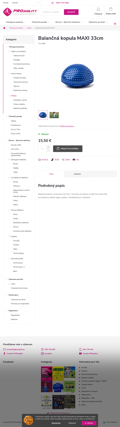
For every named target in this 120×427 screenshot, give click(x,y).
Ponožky (16, 241)
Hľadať (71, 12)
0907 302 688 (50, 349)
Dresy (15, 214)
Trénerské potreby (15, 116)
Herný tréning (16, 73)
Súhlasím (90, 423)
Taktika (13, 121)
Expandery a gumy (20, 100)
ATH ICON (15, 149)
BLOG (83, 405)
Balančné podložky (20, 108)
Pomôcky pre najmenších (20, 304)
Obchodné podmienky (89, 374)
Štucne (15, 227)
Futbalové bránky (19, 78)
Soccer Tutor (15, 129)
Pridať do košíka (70, 148)
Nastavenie (56, 423)
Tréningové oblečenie (18, 160)
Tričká (15, 172)
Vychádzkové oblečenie (19, 177)
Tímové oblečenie (17, 210)
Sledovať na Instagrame (59, 413)
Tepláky (16, 168)
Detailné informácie (67, 126)
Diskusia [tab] (77, 174)
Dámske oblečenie (19, 196)
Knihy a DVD (15, 134)
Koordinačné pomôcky (21, 64)
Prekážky (16, 60)
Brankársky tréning (20, 90)
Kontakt (5, 3)
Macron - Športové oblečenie (19, 140)
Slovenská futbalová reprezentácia (18, 154)
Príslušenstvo (16, 125)
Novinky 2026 (16, 145)
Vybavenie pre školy (18, 299)
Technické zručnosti (20, 82)
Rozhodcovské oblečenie (22, 231)
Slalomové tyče (18, 56)
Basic (15, 271)
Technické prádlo (17, 259)
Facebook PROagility (15, 353)
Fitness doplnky (19, 104)
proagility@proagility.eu (16, 349)
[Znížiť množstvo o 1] (48, 150)
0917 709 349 (88, 349)
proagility (48, 353)
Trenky (15, 218)
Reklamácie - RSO (88, 398)
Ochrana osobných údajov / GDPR (93, 381)
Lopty (13, 284)
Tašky (15, 249)
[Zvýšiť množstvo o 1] (48, 147)
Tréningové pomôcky (16, 47)
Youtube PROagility (90, 353)
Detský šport (13, 295)
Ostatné (16, 245)
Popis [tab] (51, 174)
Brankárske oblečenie (21, 223)
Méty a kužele (18, 68)
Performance (18, 263)
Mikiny (15, 205)
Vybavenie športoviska (19, 288)
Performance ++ (19, 267)
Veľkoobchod (86, 395)
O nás (83, 388)
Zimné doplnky (18, 253)
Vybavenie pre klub (16, 279)
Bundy (15, 164)
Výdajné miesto (87, 384)
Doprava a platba (87, 378)
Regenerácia (13, 310)
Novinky (15, 3)
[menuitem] (16, 22)
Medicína (14, 319)
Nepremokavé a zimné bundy (21, 191)
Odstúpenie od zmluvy (89, 391)
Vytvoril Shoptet (111, 422)
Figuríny (16, 86)
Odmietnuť (72, 423)
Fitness (14, 96)
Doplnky (14, 236)
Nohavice (16, 186)
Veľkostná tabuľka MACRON (91, 401)
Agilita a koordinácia (18, 51)
